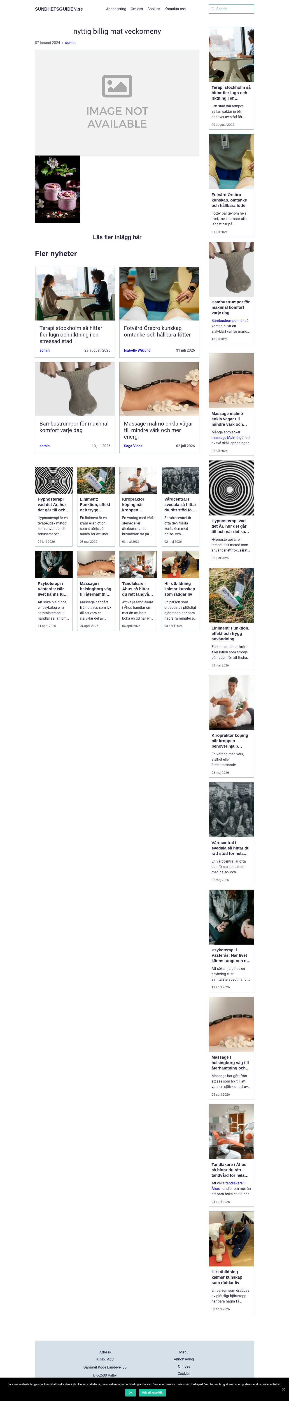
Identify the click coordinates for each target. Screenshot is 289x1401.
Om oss (137, 9)
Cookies (153, 9)
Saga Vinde (133, 446)
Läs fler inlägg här (117, 237)
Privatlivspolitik (152, 1392)
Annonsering (116, 9)
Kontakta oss (175, 9)
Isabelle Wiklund (137, 350)
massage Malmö (225, 437)
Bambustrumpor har (228, 320)
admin (70, 43)
